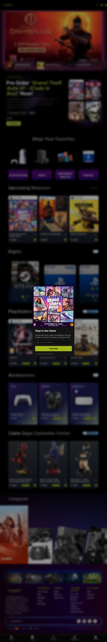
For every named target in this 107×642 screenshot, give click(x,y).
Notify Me (53, 349)
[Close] (71, 288)
